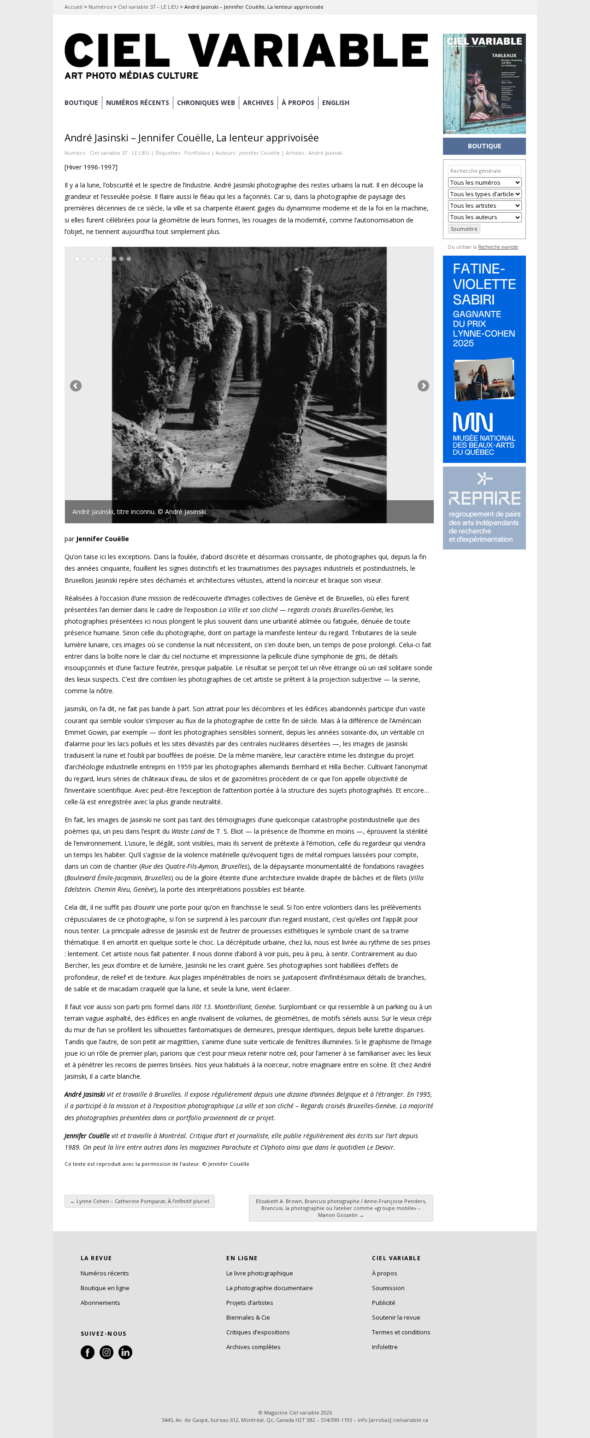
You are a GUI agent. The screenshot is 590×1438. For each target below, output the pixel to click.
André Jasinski (325, 152)
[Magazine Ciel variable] (249, 80)
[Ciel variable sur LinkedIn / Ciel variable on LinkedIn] (125, 1357)
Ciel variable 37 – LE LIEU (148, 6)
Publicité (383, 1302)
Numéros (100, 6)
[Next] (341, 385)
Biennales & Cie (248, 1317)
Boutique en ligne (105, 1288)
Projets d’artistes (249, 1302)
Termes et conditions (401, 1332)
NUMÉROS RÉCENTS (137, 102)
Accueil (74, 6)
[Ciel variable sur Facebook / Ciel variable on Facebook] (87, 1357)
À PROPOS (298, 102)
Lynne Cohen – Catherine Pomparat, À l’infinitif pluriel (139, 1201)
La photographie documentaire (269, 1288)
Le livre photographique (259, 1273)
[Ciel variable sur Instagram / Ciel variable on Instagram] (106, 1357)
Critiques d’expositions (258, 1332)
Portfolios (197, 152)
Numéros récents (105, 1273)
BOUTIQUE (81, 102)
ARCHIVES (258, 102)
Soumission (388, 1288)
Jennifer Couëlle (259, 152)
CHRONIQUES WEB (206, 102)
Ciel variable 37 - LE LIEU (119, 152)
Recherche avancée (498, 247)
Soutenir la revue (396, 1317)
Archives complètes (253, 1347)
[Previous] (157, 385)
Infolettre (385, 1347)
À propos (384, 1273)
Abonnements (100, 1302)
